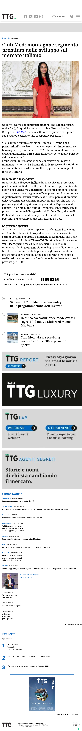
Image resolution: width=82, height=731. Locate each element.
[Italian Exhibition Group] (76, 724)
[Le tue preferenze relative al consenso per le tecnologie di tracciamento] (78, 729)
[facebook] (25, 16)
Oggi (3, 639)
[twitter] (30, 16)
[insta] (40, 16)
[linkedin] (35, 16)
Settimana (9, 639)
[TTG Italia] (9, 16)
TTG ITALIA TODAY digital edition (68, 714)
